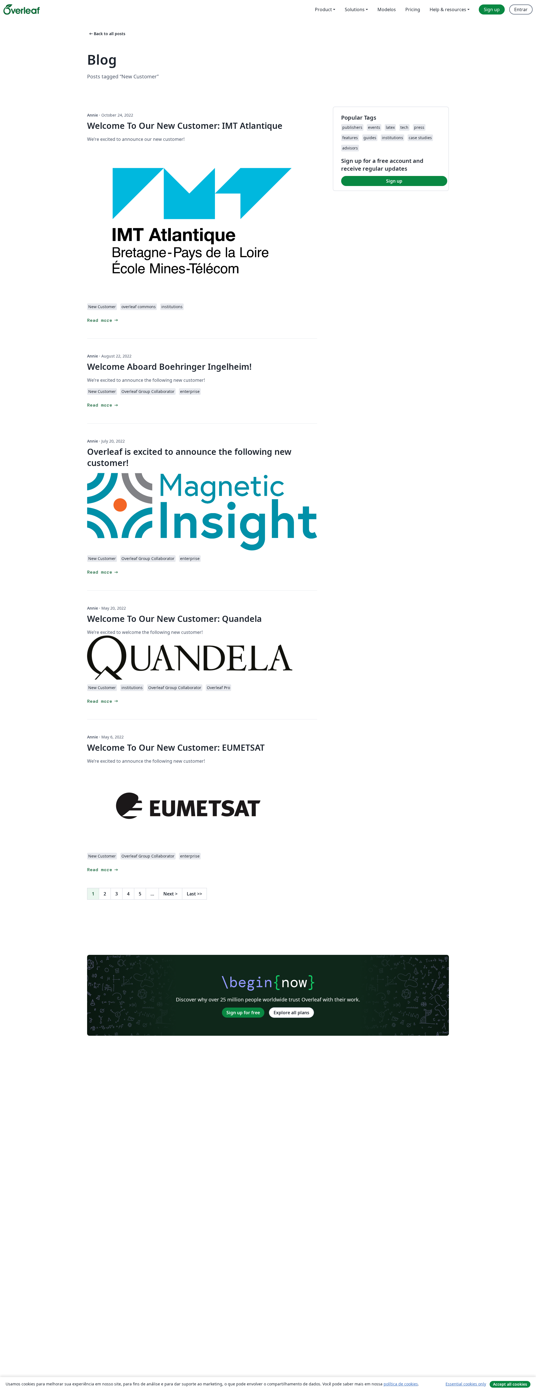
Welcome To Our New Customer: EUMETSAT (176, 747)
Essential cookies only (466, 1384)
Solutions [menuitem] (355, 9)
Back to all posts (106, 33)
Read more (103, 320)
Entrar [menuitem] (521, 9)
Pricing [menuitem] (412, 9)
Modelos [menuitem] (386, 9)
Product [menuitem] (323, 9)
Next (170, 894)
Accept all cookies (510, 1384)
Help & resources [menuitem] (448, 9)
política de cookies (401, 1384)
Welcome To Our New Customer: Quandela (174, 618)
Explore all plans (291, 1013)
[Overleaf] (21, 9)
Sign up (394, 181)
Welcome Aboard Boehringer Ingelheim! (169, 366)
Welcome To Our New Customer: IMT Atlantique (185, 125)
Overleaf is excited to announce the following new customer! (189, 457)
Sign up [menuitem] (492, 9)
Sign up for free (243, 1013)
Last (194, 894)
